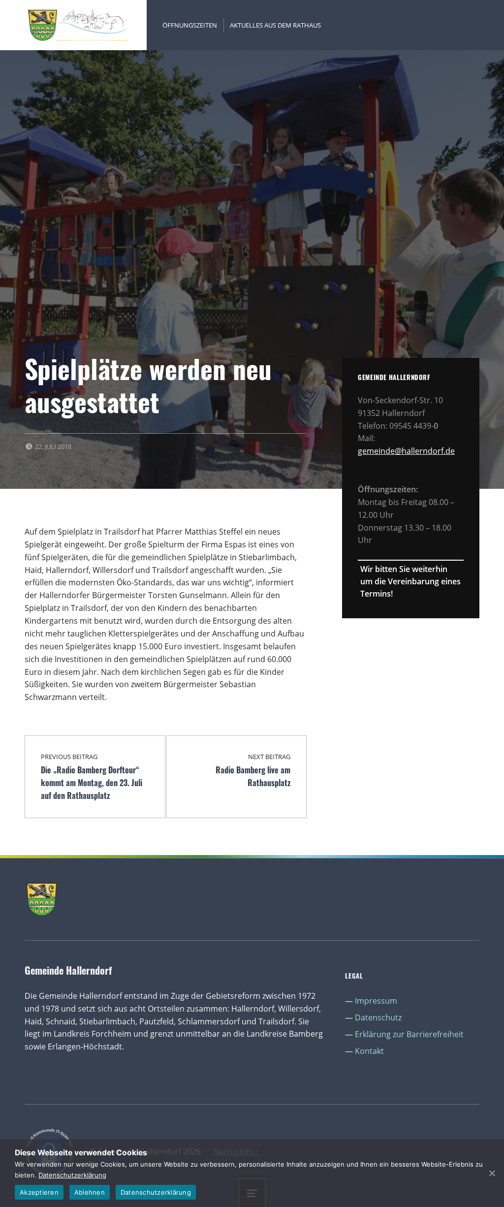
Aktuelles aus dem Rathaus (275, 25)
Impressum (376, 1000)
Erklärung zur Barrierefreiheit (409, 1034)
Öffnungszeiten (189, 25)
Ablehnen (89, 1192)
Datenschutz (378, 1017)
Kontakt (369, 1051)
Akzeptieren (39, 1192)
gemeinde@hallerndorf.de (406, 450)
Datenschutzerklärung (72, 1175)
